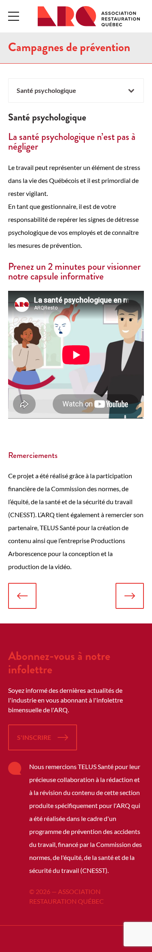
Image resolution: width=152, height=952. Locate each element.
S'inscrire (34, 737)
